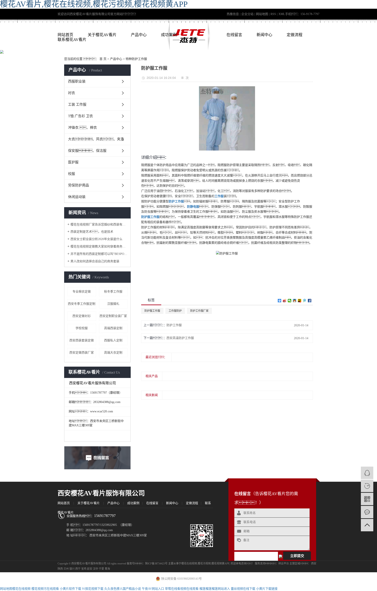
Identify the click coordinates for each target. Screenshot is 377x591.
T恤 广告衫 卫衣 (80, 116)
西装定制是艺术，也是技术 (91, 231)
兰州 (66, 568)
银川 (72, 568)
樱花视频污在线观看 (45, 588)
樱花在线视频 (189, 563)
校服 (71, 174)
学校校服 (81, 328)
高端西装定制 (113, 328)
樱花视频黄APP (220, 563)
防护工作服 (174, 325)
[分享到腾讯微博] (305, 300)
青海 (107, 568)
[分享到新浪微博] (284, 300)
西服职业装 (77, 81)
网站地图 (262, 14)
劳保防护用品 (78, 185)
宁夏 (101, 568)
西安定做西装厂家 (81, 352)
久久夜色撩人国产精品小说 (122, 588)
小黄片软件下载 (70, 588)
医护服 (73, 162)
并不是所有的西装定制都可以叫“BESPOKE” (98, 254)
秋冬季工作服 (113, 291)
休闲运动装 (77, 197)
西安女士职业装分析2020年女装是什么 (96, 239)
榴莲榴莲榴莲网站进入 (214, 588)
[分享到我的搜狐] (300, 300)
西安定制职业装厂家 (113, 316)
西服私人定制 (113, 340)
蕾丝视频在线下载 (243, 588)
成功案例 (169, 35)
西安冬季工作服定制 (81, 303)
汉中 (95, 568)
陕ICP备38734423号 (156, 563)
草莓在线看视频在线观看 (182, 588)
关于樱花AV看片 (102, 35)
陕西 (60, 568)
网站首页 (65, 35)
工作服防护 (175, 310)
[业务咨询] (367, 473)
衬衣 (71, 93)
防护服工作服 (152, 310)
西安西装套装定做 (81, 340)
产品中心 (139, 35)
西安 (313, 563)
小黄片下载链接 (267, 588)
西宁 (78, 568)
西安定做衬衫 (81, 316)
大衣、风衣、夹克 (96, 139)
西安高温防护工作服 (180, 338)
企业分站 (247, 14)
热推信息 (233, 14)
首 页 (102, 59)
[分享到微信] (289, 300)
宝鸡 (83, 568)
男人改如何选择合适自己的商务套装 (94, 261)
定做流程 (294, 35)
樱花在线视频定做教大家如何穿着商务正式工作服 (98, 246)
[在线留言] (367, 512)
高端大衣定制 (113, 352)
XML (281, 14)
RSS (273, 14)
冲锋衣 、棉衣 (82, 127)
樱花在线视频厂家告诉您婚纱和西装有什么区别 (98, 224)
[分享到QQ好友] (294, 300)
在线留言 (234, 35)
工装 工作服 (77, 104)
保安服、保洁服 (87, 150)
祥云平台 (283, 563)
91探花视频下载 (92, 588)
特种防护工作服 (136, 59)
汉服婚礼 (113, 303)
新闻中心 (264, 35)
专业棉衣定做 (81, 291)
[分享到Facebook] (310, 300)
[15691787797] (367, 486)
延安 (89, 568)
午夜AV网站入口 (153, 588)
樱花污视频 (204, 563)
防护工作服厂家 (199, 310)
